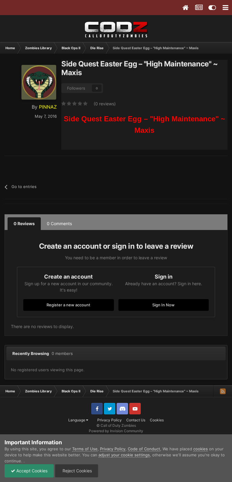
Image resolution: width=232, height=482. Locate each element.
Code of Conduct (144, 448)
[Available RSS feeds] (222, 391)
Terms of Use (85, 448)
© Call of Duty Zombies (116, 425)
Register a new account (68, 304)
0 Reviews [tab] (24, 223)
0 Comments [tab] (59, 223)
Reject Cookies (76, 470)
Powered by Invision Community (116, 431)
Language (77, 420)
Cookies (157, 420)
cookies (200, 448)
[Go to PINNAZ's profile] (38, 82)
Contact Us (135, 420)
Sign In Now (163, 304)
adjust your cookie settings (124, 454)
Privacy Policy (109, 420)
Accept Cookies (31, 470)
